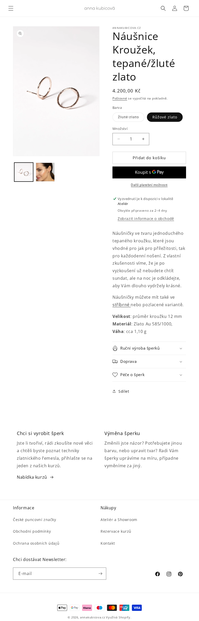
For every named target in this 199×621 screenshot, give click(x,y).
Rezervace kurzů (116, 531)
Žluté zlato (131, 118)
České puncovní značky (34, 519)
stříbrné (121, 305)
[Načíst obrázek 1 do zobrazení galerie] (23, 172)
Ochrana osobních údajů (36, 543)
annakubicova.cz (92, 617)
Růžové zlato (164, 117)
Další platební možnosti (149, 185)
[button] (11, 8)
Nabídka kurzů (32, 477)
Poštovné (119, 98)
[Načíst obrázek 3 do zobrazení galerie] (45, 172)
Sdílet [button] (123, 391)
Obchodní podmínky (32, 531)
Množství (119, 128)
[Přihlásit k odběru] (100, 573)
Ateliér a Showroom (119, 519)
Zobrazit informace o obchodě (146, 218)
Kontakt (108, 543)
